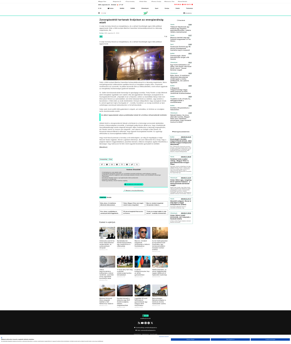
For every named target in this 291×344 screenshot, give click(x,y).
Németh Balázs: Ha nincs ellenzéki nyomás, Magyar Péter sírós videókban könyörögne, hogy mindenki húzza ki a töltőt (180, 118)
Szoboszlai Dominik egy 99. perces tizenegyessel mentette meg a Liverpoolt (180, 48)
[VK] (146, 322)
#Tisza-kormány (130, 1)
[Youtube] (142, 322)
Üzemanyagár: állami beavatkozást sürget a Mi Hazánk (179, 57)
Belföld (122, 8)
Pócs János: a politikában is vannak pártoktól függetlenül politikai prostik (109, 212)
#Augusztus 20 (117, 1)
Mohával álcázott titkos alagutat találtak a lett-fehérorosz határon (106, 300)
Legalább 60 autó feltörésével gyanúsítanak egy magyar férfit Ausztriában (141, 301)
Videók (178, 8)
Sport (156, 8)
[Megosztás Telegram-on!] (127, 164)
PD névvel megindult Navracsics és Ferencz (133, 212)
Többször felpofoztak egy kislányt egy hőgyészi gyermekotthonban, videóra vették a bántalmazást (180, 29)
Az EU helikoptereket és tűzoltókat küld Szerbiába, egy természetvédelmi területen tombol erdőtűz (159, 245)
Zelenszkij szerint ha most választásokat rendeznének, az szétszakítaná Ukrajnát (106, 244)
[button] (99, 13)
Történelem (189, 8)
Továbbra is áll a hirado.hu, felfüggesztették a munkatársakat (180, 100)
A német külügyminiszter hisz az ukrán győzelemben (142, 272)
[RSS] (139, 322)
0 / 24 (99, 8)
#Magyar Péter (102, 1)
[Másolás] (132, 164)
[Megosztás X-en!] (137, 164)
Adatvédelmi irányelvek (164, 336)
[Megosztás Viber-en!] (122, 164)
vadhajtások (145, 318)
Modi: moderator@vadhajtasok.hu (146, 330)
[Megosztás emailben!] (112, 164)
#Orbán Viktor (143, 1)
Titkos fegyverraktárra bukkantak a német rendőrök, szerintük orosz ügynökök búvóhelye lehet (106, 274)
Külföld (133, 8)
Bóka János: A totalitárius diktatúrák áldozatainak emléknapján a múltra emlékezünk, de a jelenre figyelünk (108, 204)
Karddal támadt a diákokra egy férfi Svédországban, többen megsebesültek (123, 301)
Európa (167, 8)
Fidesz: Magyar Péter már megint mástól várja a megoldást (133, 204)
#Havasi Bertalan (182, 1)
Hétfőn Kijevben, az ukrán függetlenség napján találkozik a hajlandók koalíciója (159, 272)
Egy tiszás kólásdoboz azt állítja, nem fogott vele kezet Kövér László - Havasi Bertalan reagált (180, 67)
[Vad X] (152, 322)
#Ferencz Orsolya (156, 1)
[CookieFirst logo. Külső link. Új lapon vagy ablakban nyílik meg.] (1, 337)
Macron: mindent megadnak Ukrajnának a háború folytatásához (154, 204)
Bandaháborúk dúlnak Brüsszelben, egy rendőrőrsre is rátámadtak (124, 243)
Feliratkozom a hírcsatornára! (134, 184)
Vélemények (145, 8)
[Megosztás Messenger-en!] (107, 164)
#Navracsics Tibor (169, 1)
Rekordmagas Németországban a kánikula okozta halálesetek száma (159, 300)
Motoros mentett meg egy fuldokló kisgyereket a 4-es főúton (180, 39)
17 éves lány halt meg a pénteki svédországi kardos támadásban (125, 272)
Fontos (111, 8)
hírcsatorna (188, 13)
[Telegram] (148, 322)
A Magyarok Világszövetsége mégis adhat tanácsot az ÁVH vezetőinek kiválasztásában (180, 90)
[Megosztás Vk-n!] (117, 164)
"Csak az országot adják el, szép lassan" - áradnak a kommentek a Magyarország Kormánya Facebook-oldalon (156, 212)
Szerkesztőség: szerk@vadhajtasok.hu (146, 327)
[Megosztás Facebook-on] (102, 164)
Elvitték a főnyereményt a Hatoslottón (179, 109)
